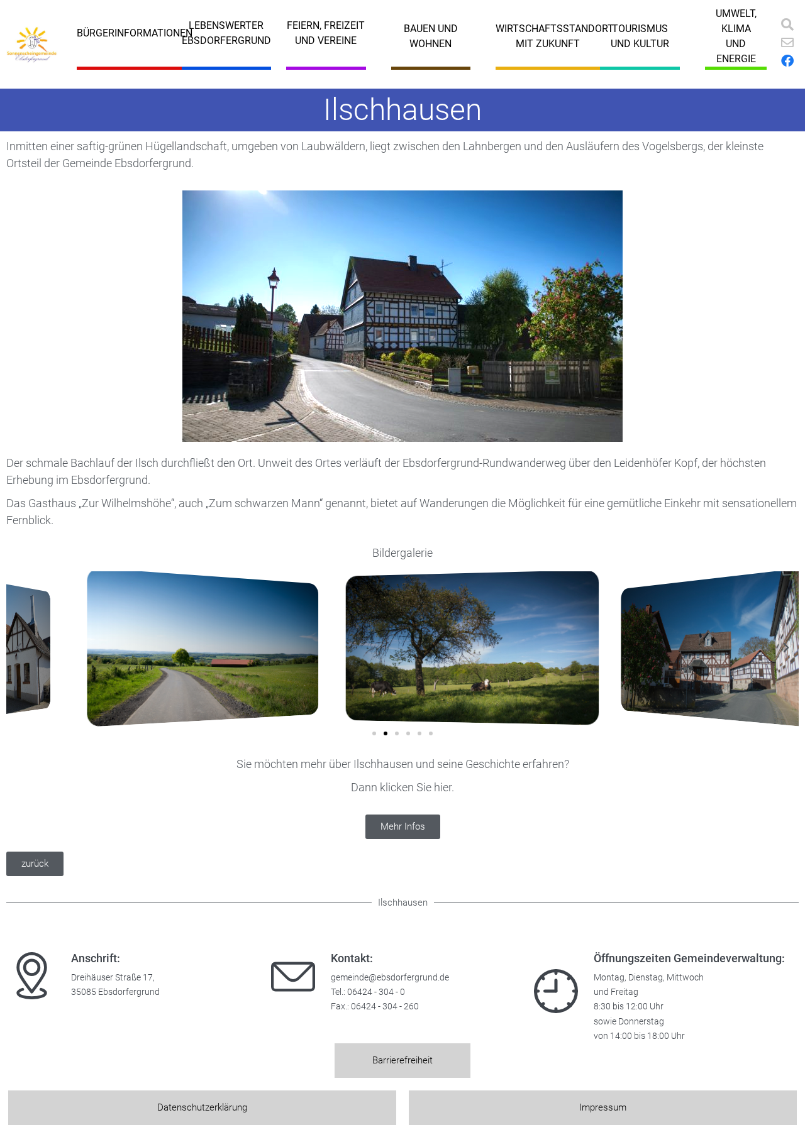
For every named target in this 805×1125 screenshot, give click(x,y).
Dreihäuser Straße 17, (113, 977)
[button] (19, 648)
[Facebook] (787, 61)
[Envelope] (787, 42)
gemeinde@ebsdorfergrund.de (390, 977)
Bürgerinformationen (134, 33)
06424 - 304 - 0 (376, 992)
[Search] (787, 24)
